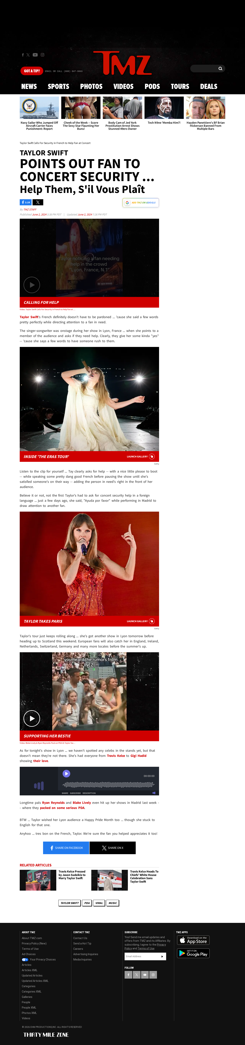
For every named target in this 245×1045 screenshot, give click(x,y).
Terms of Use (30, 948)
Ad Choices (29, 954)
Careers (78, 948)
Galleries (27, 996)
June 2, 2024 (39, 214)
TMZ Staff (29, 209)
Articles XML (29, 970)
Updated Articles (32, 975)
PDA (87, 903)
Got (32, 71)
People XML (29, 1007)
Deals (208, 86)
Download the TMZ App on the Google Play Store (193, 953)
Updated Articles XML (35, 980)
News (29, 86)
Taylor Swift (69, 903)
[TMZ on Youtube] (35, 55)
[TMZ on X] (28, 55)
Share (69, 848)
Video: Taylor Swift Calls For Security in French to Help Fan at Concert (47, 309)
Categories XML (31, 991)
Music (113, 903)
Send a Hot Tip (82, 943)
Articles (26, 964)
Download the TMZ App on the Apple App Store (193, 940)
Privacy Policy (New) (34, 943)
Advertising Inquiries (85, 954)
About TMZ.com (32, 938)
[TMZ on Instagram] (42, 55)
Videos (123, 86)
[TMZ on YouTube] (145, 975)
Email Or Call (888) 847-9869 (63, 71)
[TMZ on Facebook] (23, 55)
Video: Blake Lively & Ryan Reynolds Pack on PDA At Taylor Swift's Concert (47, 743)
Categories (28, 986)
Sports (58, 86)
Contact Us (80, 938)
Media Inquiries (82, 959)
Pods (152, 86)
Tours (180, 86)
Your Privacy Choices (42, 959)
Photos (91, 86)
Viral (99, 903)
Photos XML (29, 1012)
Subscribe (162, 956)
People (26, 1002)
